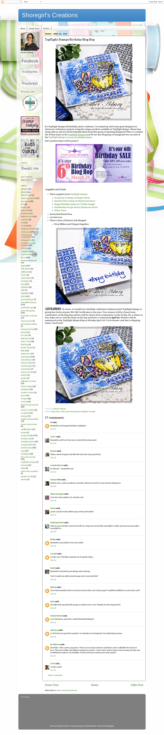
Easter (24, 275)
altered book (26, 195)
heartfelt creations (29, 316)
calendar (24, 220)
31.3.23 (53, 656)
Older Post (137, 685)
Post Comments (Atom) (66, 690)
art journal (25, 201)
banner (24, 207)
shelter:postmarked (29, 419)
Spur (52, 601)
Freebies (46, 28)
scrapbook (25, 413)
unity (23, 468)
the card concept (28, 457)
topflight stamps (87, 411)
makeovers (25, 354)
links (23, 351)
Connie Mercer (56, 465)
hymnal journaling (29, 324)
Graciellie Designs (29, 302)
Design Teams (34, 28)
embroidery (26, 278)
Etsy (22, 284)
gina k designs (27, 299)
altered (24, 192)
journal (24, 332)
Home (23, 28)
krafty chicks (26, 347)
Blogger (110, 726)
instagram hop (27, 329)
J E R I (52, 663)
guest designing (72, 411)
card (23, 223)
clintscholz (91, 726)
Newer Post (52, 685)
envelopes (25, 281)
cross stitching (27, 254)
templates (25, 454)
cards (62, 411)
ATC (22, 204)
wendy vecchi (26, 476)
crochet (24, 248)
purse (23, 395)
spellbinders (26, 429)
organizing (26, 369)
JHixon (53, 587)
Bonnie (53, 451)
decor (23, 257)
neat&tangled (27, 366)
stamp (24, 432)
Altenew (24, 189)
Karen (53, 508)
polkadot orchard (28, 381)
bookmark (25, 213)
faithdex (24, 287)
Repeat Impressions (30, 405)
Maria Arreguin (57, 494)
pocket (24, 378)
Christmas (25, 232)
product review (27, 392)
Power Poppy (26, 386)
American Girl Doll (29, 198)
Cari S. (53, 437)
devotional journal (29, 260)
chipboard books (28, 229)
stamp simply (27, 435)
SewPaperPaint (57, 522)
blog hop (55, 411)
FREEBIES (25, 293)
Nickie (53, 539)
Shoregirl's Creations (50, 15)
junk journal (26, 338)
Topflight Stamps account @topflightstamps (70, 137)
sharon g (54, 630)
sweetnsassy (26, 448)
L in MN (53, 554)
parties (24, 375)
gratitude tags (27, 308)
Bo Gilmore (55, 644)
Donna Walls (55, 480)
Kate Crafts (26, 341)
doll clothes (26, 269)
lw (51, 422)
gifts (23, 296)
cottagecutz (26, 240)
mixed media (26, 363)
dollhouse (25, 272)
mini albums (26, 360)
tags (23, 451)
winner (24, 479)
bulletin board (27, 216)
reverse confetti (28, 410)
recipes (24, 399)
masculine (25, 357)
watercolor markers (29, 471)
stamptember (27, 445)
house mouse (26, 321)
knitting (24, 344)
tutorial (24, 465)
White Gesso (60, 210)
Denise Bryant (56, 616)
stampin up (26, 439)
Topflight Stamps (78, 194)
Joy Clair (24, 335)
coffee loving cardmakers (26, 236)
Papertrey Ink (27, 372)
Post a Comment (55, 675)
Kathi (52, 568)
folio (23, 290)
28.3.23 (53, 429)
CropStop (25, 251)
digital (24, 266)
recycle (24, 402)
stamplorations (28, 442)
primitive (25, 389)
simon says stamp (29, 424)
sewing (24, 416)
